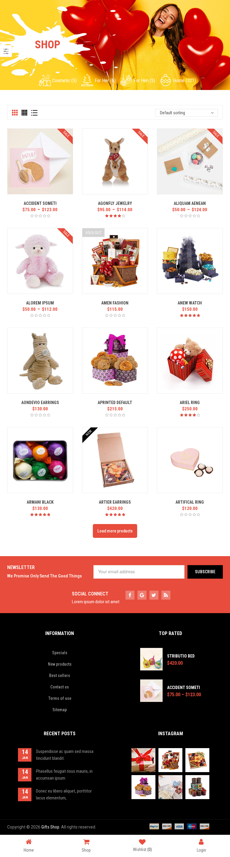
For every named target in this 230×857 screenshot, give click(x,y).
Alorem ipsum (40, 303)
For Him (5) (144, 80)
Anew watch (190, 303)
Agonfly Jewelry (115, 203)
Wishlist (142, 849)
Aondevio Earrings (40, 402)
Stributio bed (181, 656)
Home (29, 850)
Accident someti (40, 203)
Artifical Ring (189, 502)
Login (201, 850)
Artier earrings (115, 502)
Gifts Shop (50, 827)
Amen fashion (114, 303)
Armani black (40, 502)
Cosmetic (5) (64, 80)
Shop (86, 850)
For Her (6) (105, 80)
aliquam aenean (190, 203)
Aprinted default (115, 402)
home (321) (184, 80)
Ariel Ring (190, 402)
